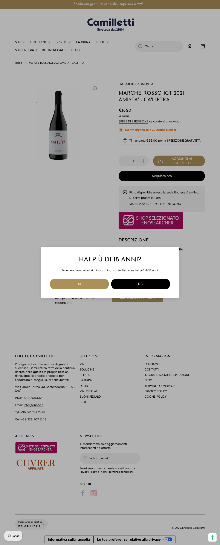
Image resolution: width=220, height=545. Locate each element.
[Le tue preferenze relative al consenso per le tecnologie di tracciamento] (212, 537)
